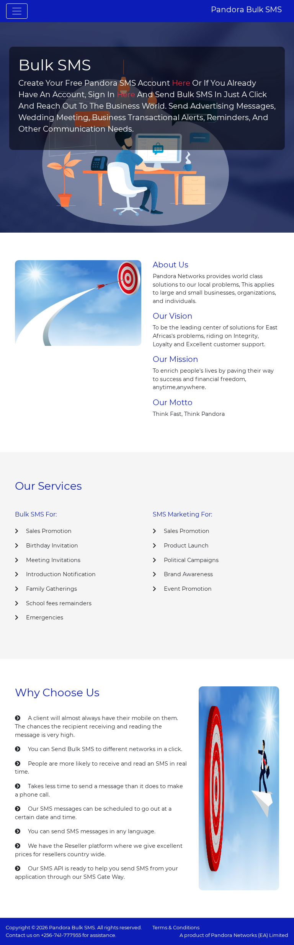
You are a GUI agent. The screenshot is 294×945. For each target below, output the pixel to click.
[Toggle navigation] (17, 11)
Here (181, 83)
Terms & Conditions (175, 927)
